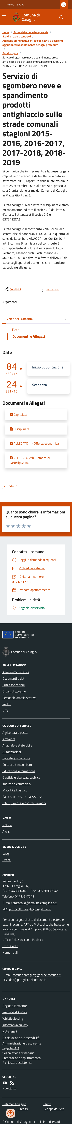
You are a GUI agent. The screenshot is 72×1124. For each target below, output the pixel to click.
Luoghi (6, 853)
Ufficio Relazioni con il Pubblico (22, 939)
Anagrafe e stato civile (17, 745)
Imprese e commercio (16, 783)
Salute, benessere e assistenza (22, 796)
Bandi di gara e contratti (16, 36)
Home (5, 32)
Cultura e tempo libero (17, 764)
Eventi (6, 859)
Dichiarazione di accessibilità (21, 1037)
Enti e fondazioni (13, 684)
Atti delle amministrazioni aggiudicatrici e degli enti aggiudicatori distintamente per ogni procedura (32, 42)
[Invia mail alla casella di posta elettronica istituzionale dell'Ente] (35, 903)
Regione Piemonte (15, 4)
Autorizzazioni (11, 751)
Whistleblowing (12, 1018)
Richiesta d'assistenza (17, 1062)
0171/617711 (24, 896)
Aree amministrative (15, 672)
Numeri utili (10, 952)
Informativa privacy (15, 1024)
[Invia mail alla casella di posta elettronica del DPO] (37, 974)
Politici (6, 704)
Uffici (5, 710)
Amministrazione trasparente (30, 32)
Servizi (47, 1104)
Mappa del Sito (54, 1108)
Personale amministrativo (19, 697)
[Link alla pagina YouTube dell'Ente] (4, 1083)
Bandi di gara (10, 53)
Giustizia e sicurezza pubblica (21, 777)
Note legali (9, 1031)
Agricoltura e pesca (15, 732)
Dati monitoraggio (14, 1104)
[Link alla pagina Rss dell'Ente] (12, 1083)
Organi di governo (14, 691)
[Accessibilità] (10, 1113)
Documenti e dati (13, 678)
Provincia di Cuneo (14, 1012)
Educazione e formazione (18, 771)
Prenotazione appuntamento (21, 1057)
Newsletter (9, 1088)
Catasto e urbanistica (16, 758)
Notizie (7, 825)
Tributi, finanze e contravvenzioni (24, 803)
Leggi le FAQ (10, 1048)
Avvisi (6, 831)
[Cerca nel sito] (59, 17)
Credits (23, 1108)
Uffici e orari (10, 946)
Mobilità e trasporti (14, 790)
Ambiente (8, 739)
